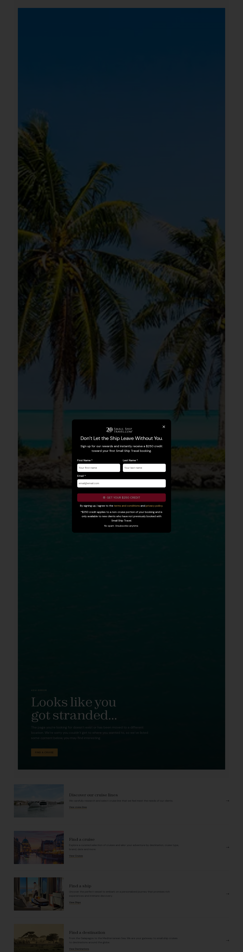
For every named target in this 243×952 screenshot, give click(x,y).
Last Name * (130, 460)
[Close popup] (164, 427)
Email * (81, 476)
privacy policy (154, 505)
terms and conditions (127, 505)
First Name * (85, 460)
